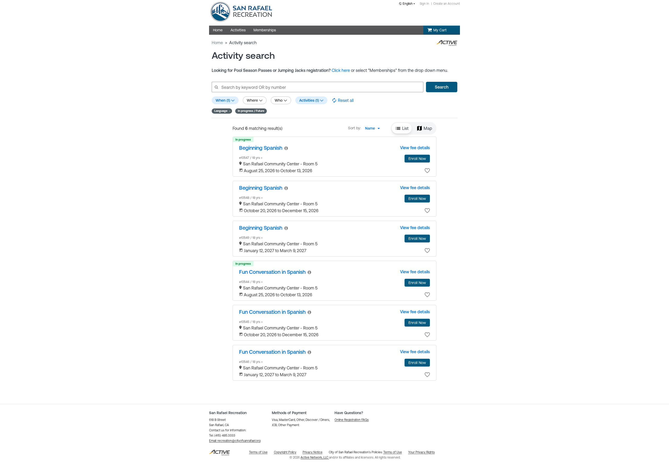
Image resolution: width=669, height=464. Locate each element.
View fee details (415, 147)
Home (217, 42)
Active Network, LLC (315, 457)
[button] (222, 111)
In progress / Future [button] (251, 110)
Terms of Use (392, 452)
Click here (341, 70)
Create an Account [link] (446, 3)
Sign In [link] (424, 3)
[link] (260, 148)
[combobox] (407, 4)
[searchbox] (317, 87)
